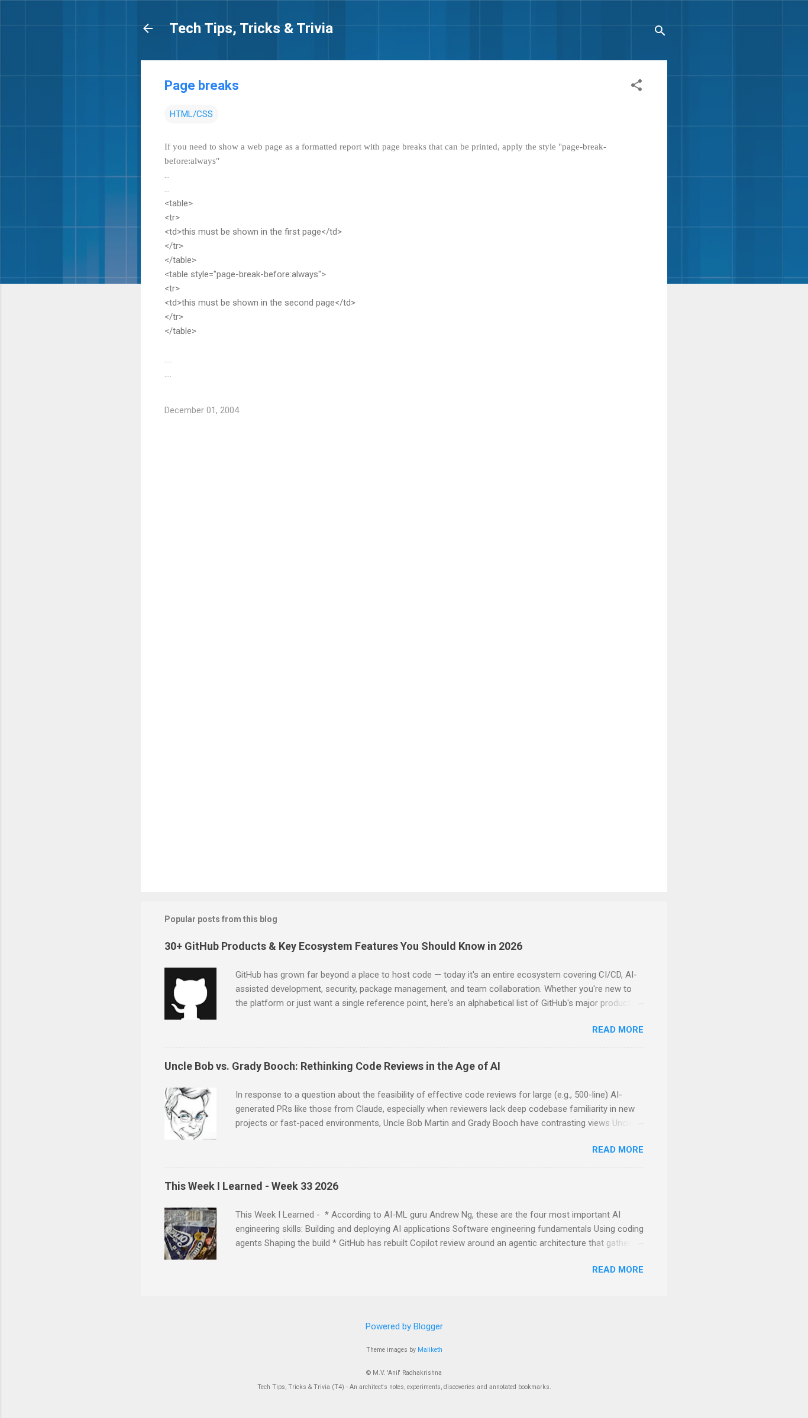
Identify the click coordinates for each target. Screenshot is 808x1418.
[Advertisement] (404, 782)
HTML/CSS (191, 114)
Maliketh (430, 1350)
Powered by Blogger (404, 1326)
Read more (618, 1029)
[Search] (660, 32)
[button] (636, 86)
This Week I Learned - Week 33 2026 (251, 1186)
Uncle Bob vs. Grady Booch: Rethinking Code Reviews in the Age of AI (332, 1066)
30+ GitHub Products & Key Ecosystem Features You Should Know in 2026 (343, 946)
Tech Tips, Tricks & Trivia (251, 28)
